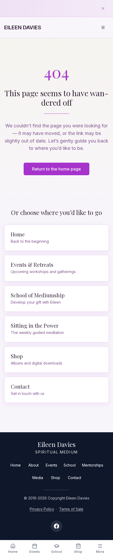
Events (51, 465)
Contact (74, 477)
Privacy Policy (42, 509)
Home (16, 465)
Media (37, 477)
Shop (55, 477)
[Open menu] (103, 27)
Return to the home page (56, 169)
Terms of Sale (71, 509)
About (33, 465)
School (70, 465)
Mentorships (92, 465)
